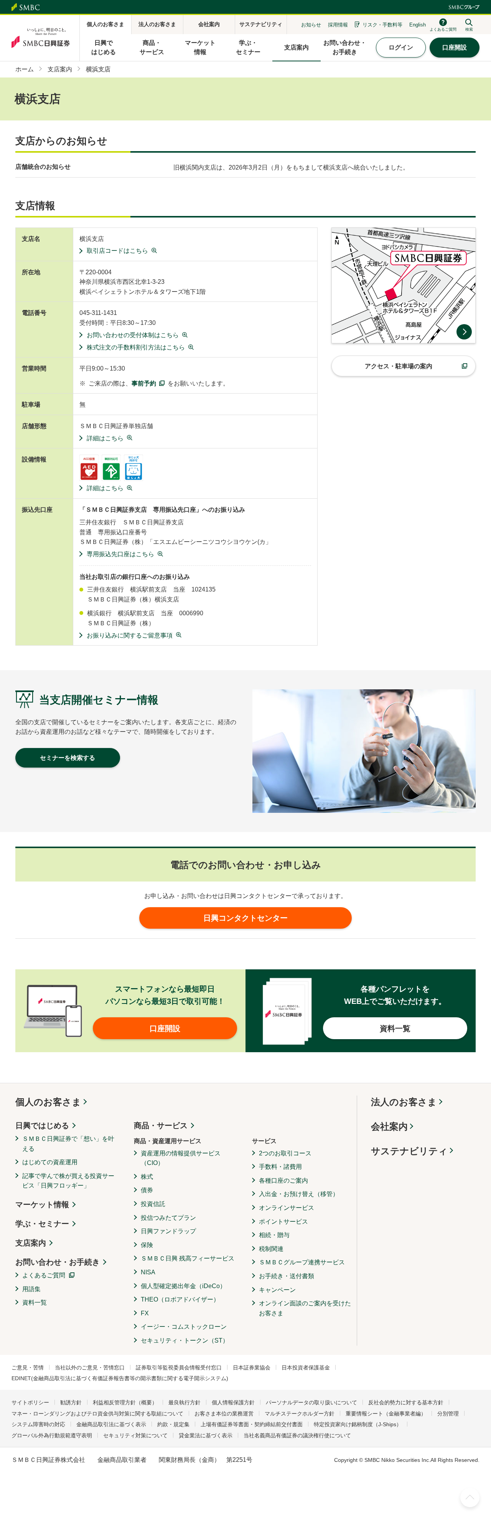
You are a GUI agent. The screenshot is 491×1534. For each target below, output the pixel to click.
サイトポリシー (30, 1402)
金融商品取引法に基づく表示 (111, 1424)
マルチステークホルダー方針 (299, 1413)
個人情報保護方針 (233, 1402)
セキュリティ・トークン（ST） (185, 1340)
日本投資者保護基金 (306, 1367)
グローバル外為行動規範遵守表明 (52, 1435)
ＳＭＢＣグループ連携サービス (302, 1262)
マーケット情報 (42, 1204)
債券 (147, 1190)
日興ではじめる (42, 1125)
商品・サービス (161, 1125)
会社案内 (389, 1126)
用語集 (31, 1289)
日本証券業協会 (251, 1367)
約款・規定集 (173, 1424)
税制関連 (271, 1249)
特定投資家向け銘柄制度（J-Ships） (358, 1424)
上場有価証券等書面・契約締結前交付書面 (252, 1424)
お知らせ (311, 25)
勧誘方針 (71, 1402)
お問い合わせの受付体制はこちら (133, 335)
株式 (147, 1176)
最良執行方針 (184, 1402)
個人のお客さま (48, 1102)
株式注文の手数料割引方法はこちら (136, 347)
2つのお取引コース (285, 1153)
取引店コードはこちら (117, 250)
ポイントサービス (283, 1221)
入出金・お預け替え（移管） (299, 1194)
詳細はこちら (105, 438)
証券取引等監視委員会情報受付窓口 (179, 1367)
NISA (148, 1272)
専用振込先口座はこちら (120, 554)
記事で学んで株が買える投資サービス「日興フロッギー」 (68, 1181)
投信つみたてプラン (168, 1217)
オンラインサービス (286, 1207)
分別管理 (448, 1413)
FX (145, 1313)
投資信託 (153, 1204)
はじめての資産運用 (49, 1162)
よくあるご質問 (43, 1275)
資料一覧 (34, 1302)
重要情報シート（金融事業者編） (386, 1413)
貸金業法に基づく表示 (205, 1435)
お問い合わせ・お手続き (57, 1262)
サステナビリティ (409, 1151)
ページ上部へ (469, 1497)
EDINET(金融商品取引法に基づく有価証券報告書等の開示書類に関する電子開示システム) (120, 1378)
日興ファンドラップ (168, 1231)
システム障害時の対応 (38, 1424)
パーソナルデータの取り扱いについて (311, 1402)
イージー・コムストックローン (184, 1326)
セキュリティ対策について (135, 1435)
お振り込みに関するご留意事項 (130, 635)
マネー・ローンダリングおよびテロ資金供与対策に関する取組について (97, 1413)
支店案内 (30, 1243)
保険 (147, 1245)
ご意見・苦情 (28, 1367)
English (417, 25)
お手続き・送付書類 (286, 1276)
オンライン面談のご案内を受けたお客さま (305, 1308)
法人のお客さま (404, 1102)
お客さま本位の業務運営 (224, 1413)
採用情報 (338, 25)
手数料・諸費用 (280, 1166)
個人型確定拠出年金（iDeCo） (183, 1286)
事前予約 (144, 383)
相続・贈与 (274, 1235)
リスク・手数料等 (382, 25)
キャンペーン (277, 1290)
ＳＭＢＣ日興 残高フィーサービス (187, 1258)
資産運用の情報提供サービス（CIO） (181, 1158)
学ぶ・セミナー (42, 1223)
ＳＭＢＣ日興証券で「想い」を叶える (68, 1143)
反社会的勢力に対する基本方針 (405, 1402)
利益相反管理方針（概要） (125, 1402)
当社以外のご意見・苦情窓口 (90, 1367)
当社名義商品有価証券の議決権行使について (297, 1435)
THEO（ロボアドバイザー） (180, 1299)
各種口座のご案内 (283, 1180)
